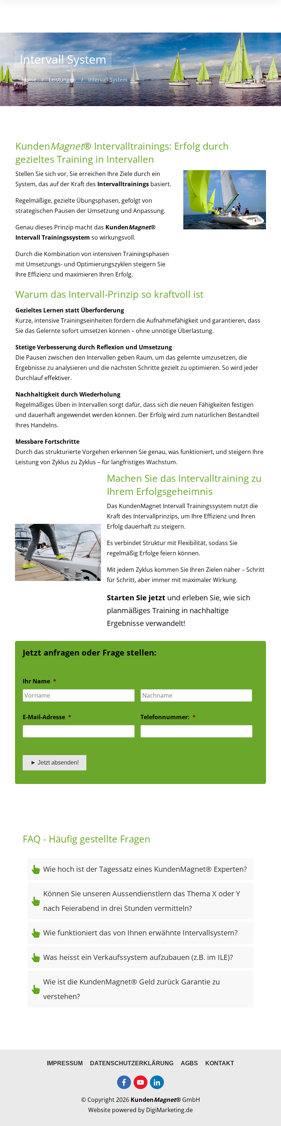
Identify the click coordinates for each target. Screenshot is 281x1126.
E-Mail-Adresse (47, 717)
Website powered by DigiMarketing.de (140, 1110)
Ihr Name (39, 681)
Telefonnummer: (168, 717)
